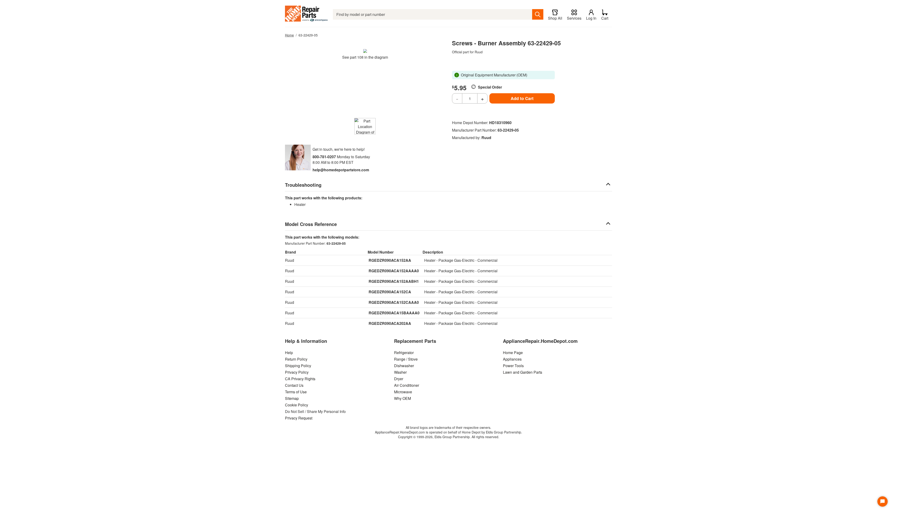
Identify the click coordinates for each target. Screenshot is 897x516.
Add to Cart (522, 98)
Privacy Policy (297, 372)
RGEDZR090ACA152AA (390, 260)
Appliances (512, 359)
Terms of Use (296, 391)
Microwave (403, 391)
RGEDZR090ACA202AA (390, 323)
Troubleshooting (303, 184)
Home (289, 35)
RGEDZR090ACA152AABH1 (394, 281)
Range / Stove (406, 359)
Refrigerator (404, 352)
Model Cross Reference (311, 224)
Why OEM (402, 398)
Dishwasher (404, 365)
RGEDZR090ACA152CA (390, 291)
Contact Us (294, 385)
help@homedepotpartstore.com (341, 169)
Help (289, 352)
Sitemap (292, 398)
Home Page (513, 352)
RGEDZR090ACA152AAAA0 (394, 270)
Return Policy (296, 359)
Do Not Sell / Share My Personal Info (315, 411)
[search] (537, 14)
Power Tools (513, 365)
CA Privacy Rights (300, 378)
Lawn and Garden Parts (522, 372)
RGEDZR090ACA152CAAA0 (394, 302)
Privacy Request (298, 418)
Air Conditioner (406, 385)
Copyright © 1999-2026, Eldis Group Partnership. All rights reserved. (448, 436)
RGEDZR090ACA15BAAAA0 (394, 312)
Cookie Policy (296, 405)
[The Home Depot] (306, 14)
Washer (400, 372)
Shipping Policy (298, 365)
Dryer (398, 378)
